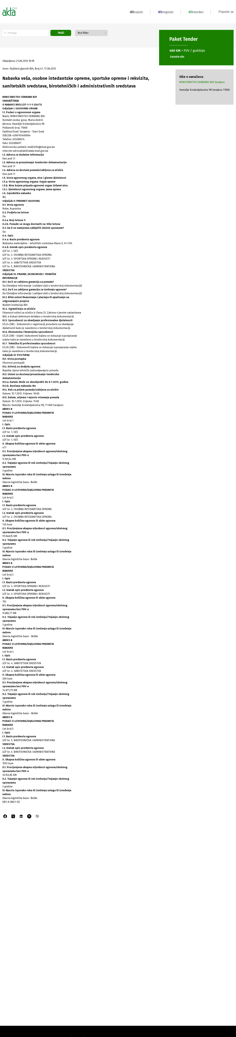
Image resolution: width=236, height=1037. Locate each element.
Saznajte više (177, 56)
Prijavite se (226, 12)
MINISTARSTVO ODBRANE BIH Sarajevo (202, 82)
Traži (60, 32)
